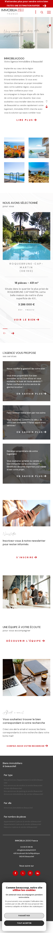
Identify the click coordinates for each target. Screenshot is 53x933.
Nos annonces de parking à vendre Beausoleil (23, 787)
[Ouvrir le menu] (49, 12)
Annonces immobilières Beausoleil (18, 804)
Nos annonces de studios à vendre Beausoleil (23, 782)
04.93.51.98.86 (26, 843)
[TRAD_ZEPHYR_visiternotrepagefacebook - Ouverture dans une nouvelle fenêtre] (15, 869)
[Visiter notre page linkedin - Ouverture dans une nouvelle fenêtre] (37, 869)
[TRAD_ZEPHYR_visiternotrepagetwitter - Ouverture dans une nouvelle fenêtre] (23, 869)
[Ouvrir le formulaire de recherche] (41, 12)
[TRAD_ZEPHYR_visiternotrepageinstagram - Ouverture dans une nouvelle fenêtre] (30, 869)
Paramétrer (24, 915)
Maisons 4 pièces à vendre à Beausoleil (20, 823)
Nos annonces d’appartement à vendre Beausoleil (23, 777)
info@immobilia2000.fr (26, 846)
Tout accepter (24, 923)
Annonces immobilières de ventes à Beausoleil (23, 790)
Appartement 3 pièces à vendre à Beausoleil (22, 820)
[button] (13, 330)
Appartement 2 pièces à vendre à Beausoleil (22, 818)
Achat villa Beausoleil (13, 785)
